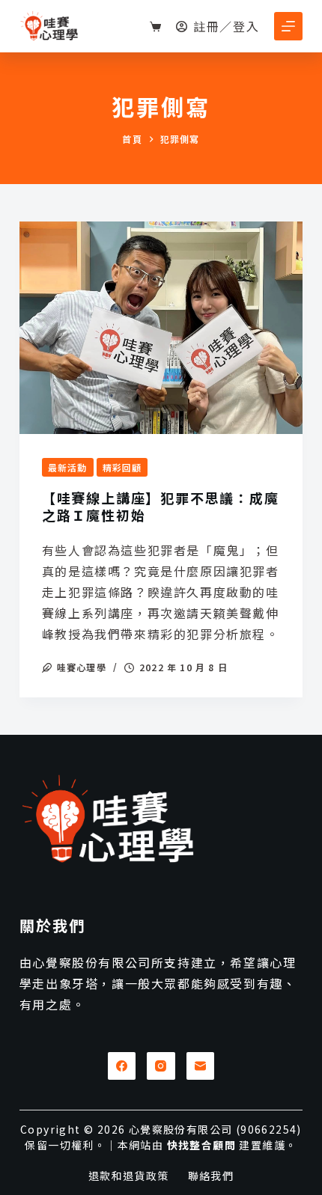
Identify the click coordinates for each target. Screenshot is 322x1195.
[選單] (288, 26)
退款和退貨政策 (128, 1175)
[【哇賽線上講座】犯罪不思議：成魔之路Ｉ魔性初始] (161, 327)
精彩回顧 (122, 467)
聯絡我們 (211, 1175)
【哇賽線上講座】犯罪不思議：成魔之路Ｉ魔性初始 (160, 506)
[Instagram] (161, 1066)
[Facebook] (122, 1066)
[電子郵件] (200, 1066)
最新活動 (68, 467)
